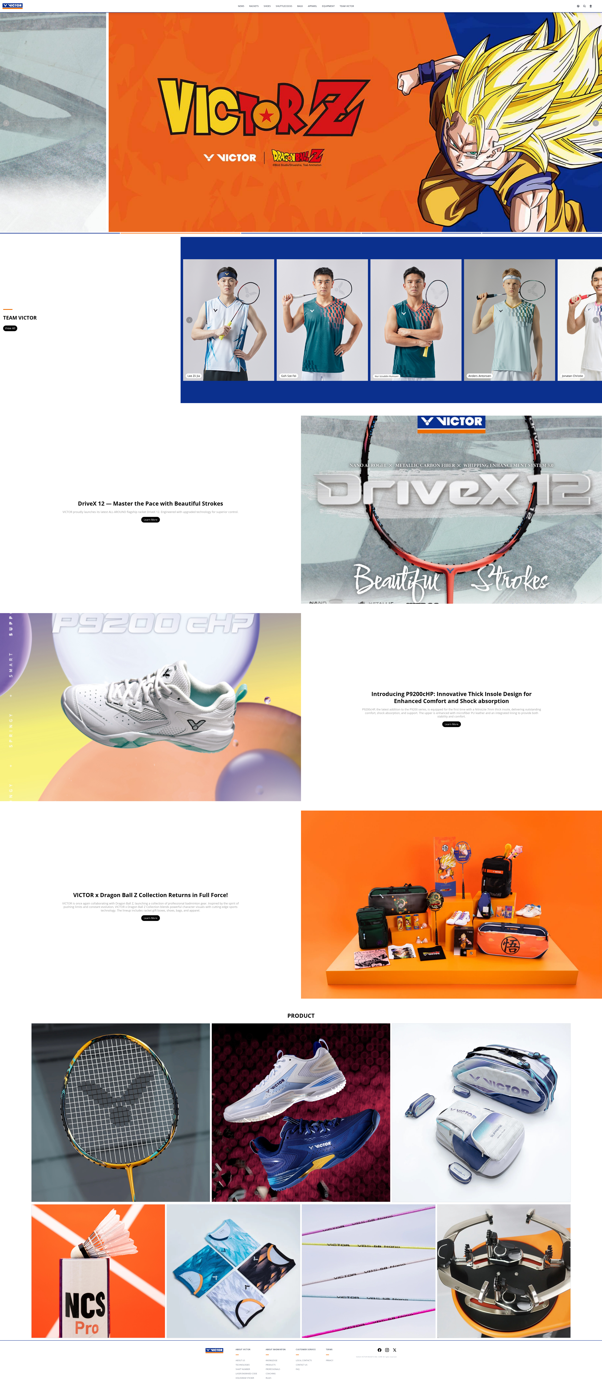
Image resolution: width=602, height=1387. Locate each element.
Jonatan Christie (572, 376)
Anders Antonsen (479, 376)
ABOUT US (240, 1360)
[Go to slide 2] (180, 233)
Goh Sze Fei (288, 376)
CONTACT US (301, 1364)
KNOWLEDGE (271, 1360)
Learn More (150, 519)
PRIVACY (329, 1360)
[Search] (584, 6)
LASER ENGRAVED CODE (246, 1373)
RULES (268, 1378)
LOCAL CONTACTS (304, 1360)
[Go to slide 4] (421, 233)
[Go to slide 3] (301, 233)
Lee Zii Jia (193, 376)
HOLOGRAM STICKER (245, 1378)
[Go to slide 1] (60, 233)
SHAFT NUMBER (243, 1369)
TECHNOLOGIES (243, 1364)
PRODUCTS (271, 1364)
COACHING (271, 1373)
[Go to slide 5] (542, 233)
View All (10, 328)
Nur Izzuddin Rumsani (387, 376)
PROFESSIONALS (273, 1369)
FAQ (297, 1369)
